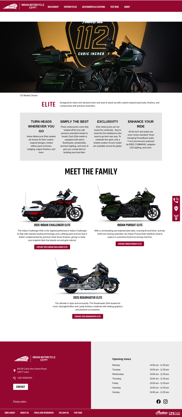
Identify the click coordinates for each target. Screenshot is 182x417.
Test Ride (78, 413)
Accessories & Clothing (93, 7)
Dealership (53, 7)
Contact (20, 387)
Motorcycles (70, 7)
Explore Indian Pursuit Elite (130, 244)
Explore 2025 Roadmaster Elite (88, 316)
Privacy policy (19, 401)
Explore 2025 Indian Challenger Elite (52, 247)
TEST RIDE (114, 7)
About (127, 7)
